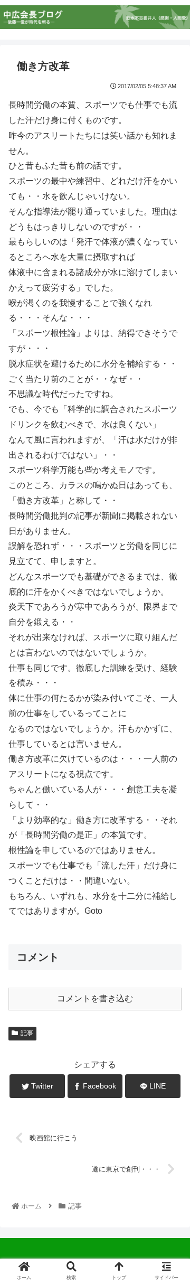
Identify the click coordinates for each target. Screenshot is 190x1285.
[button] (169, 1005)
